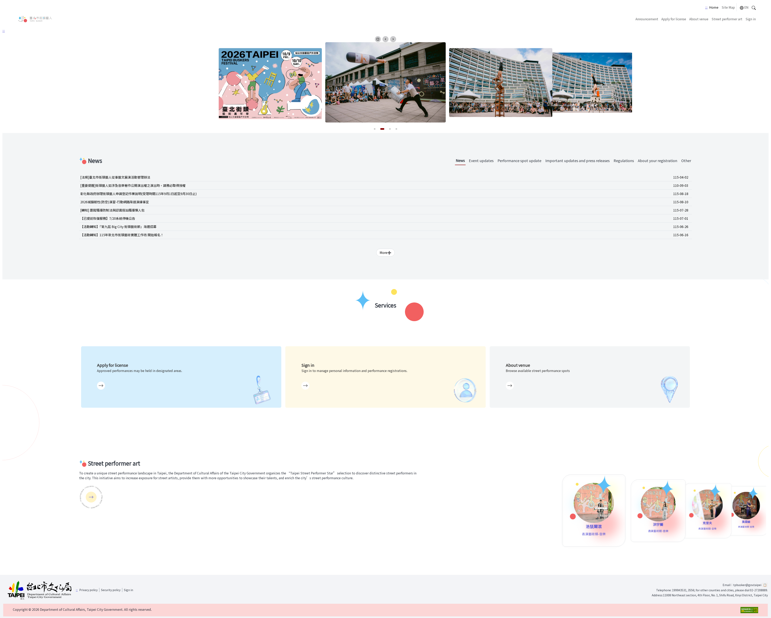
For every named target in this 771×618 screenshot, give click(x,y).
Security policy (110, 590)
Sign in (751, 18)
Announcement (646, 18)
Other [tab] (686, 160)
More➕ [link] (385, 252)
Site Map (728, 7)
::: (706, 7)
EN (746, 7)
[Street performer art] (91, 497)
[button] (378, 39)
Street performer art (727, 18)
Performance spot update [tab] (519, 160)
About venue (698, 18)
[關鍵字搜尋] (753, 7)
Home (713, 7)
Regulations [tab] (624, 160)
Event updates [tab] (481, 160)
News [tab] (460, 160)
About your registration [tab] (657, 160)
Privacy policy (88, 590)
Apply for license (673, 18)
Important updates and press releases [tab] (577, 160)
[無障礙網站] (749, 610)
